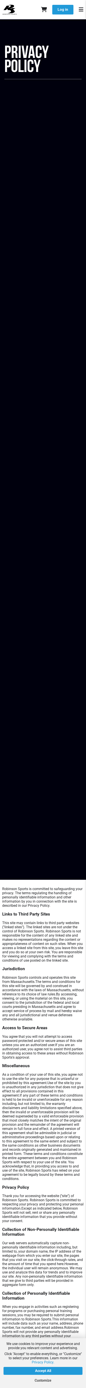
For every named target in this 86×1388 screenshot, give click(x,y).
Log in (63, 9)
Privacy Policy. (43, 1362)
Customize (43, 1380)
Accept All (43, 1371)
